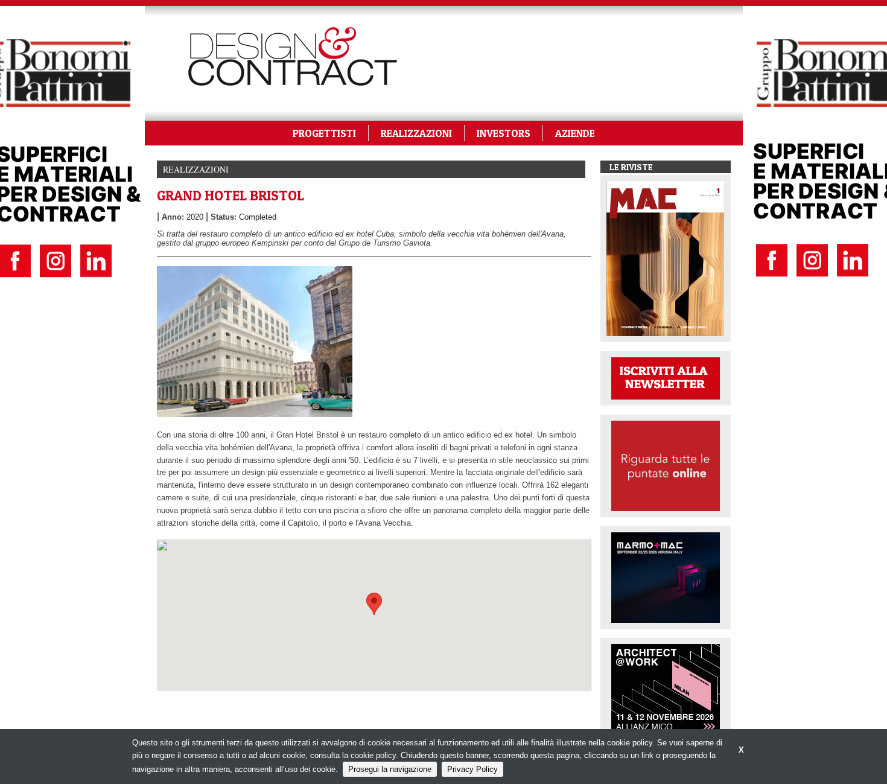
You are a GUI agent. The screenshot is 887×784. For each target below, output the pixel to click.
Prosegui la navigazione (389, 769)
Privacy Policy (472, 769)
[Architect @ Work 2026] (665, 688)
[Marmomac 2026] (665, 577)
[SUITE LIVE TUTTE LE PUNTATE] (665, 465)
